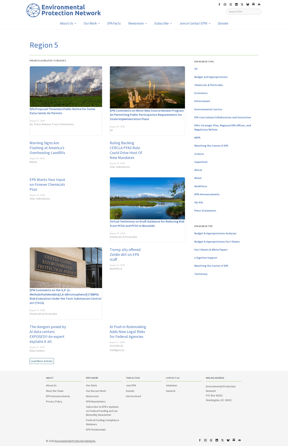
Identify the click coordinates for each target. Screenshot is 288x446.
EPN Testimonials (96, 429)
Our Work (90, 23)
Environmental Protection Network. (75, 441)
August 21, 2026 (37, 120)
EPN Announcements (207, 194)
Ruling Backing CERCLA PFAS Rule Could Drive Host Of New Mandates (126, 150)
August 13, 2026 (37, 347)
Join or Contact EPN (193, 23)
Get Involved (133, 396)
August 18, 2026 (37, 194)
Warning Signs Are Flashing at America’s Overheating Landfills (47, 147)
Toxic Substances (120, 167)
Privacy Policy (54, 401)
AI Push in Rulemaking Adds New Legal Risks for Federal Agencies (128, 331)
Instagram (225, 4)
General (170, 391)
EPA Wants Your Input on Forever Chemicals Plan (47, 184)
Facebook (219, 4)
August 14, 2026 (117, 265)
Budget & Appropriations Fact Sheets (217, 241)
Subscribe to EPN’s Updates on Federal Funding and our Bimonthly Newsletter (102, 411)
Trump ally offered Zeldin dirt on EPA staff (125, 254)
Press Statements (63, 124)
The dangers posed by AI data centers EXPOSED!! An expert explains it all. (48, 334)
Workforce (116, 268)
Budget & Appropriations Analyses (215, 233)
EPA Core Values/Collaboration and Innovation (222, 117)
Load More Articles (42, 361)
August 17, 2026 (37, 310)
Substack (253, 4)
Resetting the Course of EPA (211, 145)
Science (199, 154)
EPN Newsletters (96, 401)
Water (198, 178)
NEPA (197, 137)
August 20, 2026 (117, 126)
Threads (231, 4)
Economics (201, 93)
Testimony (200, 274)
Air (31, 124)
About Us (66, 23)
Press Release (42, 124)
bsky (248, 4)
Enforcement (202, 101)
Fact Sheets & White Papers (211, 249)
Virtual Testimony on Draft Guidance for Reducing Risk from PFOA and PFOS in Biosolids (147, 223)
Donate (223, 23)
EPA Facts (114, 23)
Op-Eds (198, 202)
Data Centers (37, 350)
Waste (33, 162)
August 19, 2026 (117, 163)
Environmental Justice (208, 109)
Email (259, 4)
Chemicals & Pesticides (123, 237)
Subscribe (161, 23)
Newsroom (136, 23)
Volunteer (171, 385)
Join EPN (131, 385)
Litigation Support (205, 257)
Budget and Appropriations (211, 77)
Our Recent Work (96, 391)
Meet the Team (54, 391)
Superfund (200, 162)
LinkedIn (236, 4)
